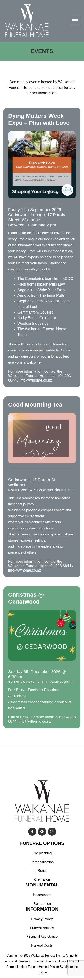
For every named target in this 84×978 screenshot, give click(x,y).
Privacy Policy (42, 919)
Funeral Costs (42, 945)
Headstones (42, 895)
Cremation (42, 879)
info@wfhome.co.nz (35, 380)
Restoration (42, 904)
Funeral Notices (42, 928)
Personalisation (42, 862)
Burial (42, 870)
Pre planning (42, 853)
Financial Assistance (42, 936)
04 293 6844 (60, 566)
